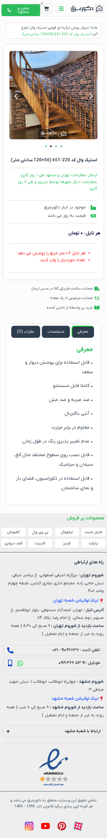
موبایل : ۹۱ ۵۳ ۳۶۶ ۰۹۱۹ (79, 663)
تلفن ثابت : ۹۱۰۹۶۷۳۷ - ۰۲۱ (76, 650)
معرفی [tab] (82, 331)
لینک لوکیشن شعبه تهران (75, 600)
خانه (94, 27)
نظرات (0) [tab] (25, 331)
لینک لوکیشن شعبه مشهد (74, 698)
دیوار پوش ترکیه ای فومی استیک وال (59, 27)
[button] (16, 96)
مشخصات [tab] (56, 331)
